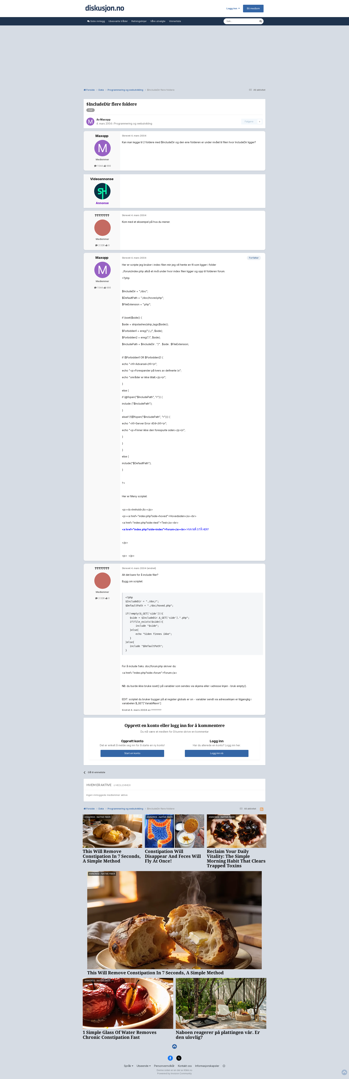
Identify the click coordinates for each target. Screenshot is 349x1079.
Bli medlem (253, 8)
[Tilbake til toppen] (174, 1046)
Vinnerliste (175, 21)
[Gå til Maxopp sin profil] (90, 122)
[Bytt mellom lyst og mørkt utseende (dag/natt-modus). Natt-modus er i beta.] (224, 1065)
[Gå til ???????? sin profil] (102, 228)
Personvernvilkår (164, 1065)
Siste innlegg (97, 21)
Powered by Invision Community (174, 1073)
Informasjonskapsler (207, 1065)
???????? (102, 215)
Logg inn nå (216, 753)
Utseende (143, 1065)
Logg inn (232, 8)
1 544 (100, 165)
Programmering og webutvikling (133, 123)
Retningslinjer (139, 21)
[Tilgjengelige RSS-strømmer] (261, 809)
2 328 (101, 245)
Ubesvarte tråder (118, 21)
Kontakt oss (185, 1065)
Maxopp (105, 119)
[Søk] (261, 21)
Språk (128, 1065)
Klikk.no (188, 1070)
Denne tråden (247, 21)
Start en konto (132, 753)
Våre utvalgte (157, 21)
